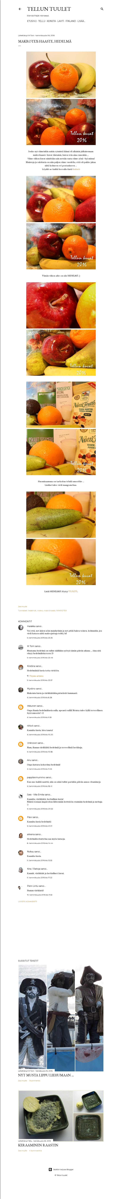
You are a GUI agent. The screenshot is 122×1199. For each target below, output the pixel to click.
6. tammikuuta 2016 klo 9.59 (39, 717)
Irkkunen (31, 706)
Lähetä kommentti (27, 901)
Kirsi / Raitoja (34, 868)
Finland (71, 21)
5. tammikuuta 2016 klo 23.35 (40, 638)
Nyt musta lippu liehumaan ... (46, 1075)
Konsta (51, 21)
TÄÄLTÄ (73, 591)
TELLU (41, 21)
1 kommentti (34, 1080)
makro (40, 610)
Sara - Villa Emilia (35, 794)
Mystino (31, 688)
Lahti (60, 21)
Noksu (30, 851)
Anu (29, 760)
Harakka (31, 626)
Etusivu (32, 21)
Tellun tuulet (49, 8)
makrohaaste (49, 610)
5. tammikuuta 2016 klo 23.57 (40, 680)
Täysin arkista (36, 676)
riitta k (30, 725)
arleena (31, 834)
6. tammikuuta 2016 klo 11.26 (39, 769)
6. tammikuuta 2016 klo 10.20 (40, 734)
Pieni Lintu (32, 886)
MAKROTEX (61, 610)
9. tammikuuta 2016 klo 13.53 (39, 860)
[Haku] (102, 8)
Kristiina (31, 666)
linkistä (76, 169)
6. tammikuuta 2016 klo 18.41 (39, 786)
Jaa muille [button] (22, 606)
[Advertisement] (61, 931)
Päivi (29, 817)
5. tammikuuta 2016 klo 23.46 (40, 658)
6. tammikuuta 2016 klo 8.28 (39, 697)
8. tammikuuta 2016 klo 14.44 (40, 843)
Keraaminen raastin (38, 1145)
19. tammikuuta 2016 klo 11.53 (39, 895)
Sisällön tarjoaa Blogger (63, 1169)
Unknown (32, 743)
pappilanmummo (36, 777)
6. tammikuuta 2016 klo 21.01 (39, 826)
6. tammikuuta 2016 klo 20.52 (40, 809)
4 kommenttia (35, 1150)
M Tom (30, 646)
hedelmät (32, 610)
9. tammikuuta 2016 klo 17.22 (39, 877)
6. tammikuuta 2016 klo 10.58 (40, 752)
